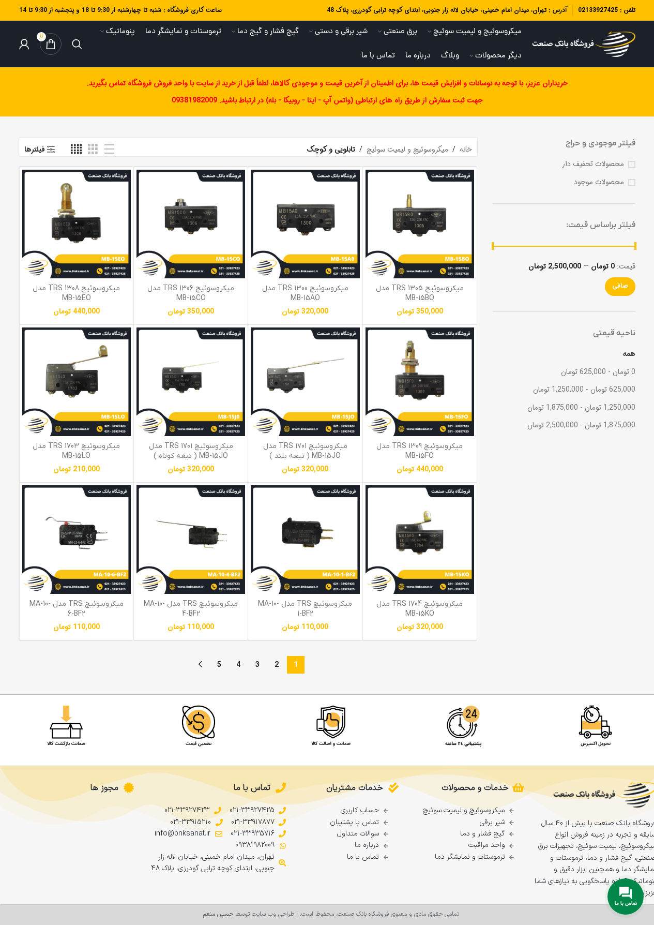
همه (629, 354)
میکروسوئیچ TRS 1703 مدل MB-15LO (76, 451)
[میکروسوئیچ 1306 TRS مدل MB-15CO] (190, 224)
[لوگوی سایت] (583, 44)
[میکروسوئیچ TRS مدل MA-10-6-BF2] (76, 539)
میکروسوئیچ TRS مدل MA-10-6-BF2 (76, 609)
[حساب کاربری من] (24, 44)
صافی (620, 286)
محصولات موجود (599, 182)
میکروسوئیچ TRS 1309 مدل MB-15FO (419, 451)
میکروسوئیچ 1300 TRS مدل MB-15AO (305, 294)
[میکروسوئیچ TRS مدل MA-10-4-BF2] (190, 539)
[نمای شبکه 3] (93, 149)
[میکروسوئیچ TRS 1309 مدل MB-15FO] (420, 381)
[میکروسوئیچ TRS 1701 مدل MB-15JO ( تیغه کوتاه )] (190, 381)
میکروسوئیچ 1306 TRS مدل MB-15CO (190, 294)
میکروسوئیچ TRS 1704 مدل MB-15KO (419, 609)
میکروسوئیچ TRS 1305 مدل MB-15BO (420, 294)
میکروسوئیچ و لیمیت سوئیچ (407, 149)
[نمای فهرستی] (109, 149)
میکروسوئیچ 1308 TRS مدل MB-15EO (76, 294)
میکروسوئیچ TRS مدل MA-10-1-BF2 (305, 609)
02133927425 (598, 10)
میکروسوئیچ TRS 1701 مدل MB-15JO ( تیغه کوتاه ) (191, 451)
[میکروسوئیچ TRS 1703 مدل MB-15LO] (76, 381)
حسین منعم (218, 914)
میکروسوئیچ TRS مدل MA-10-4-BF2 (191, 609)
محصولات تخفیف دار (593, 164)
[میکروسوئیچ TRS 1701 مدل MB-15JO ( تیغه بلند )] (305, 381)
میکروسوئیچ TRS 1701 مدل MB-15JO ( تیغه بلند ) (305, 451)
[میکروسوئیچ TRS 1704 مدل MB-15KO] (420, 539)
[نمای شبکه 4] (76, 149)
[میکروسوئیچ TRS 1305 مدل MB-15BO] (420, 224)
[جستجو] (77, 44)
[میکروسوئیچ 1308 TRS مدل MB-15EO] (76, 224)
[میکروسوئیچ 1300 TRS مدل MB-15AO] (305, 224)
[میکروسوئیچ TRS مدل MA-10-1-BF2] (305, 539)
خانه (466, 149)
